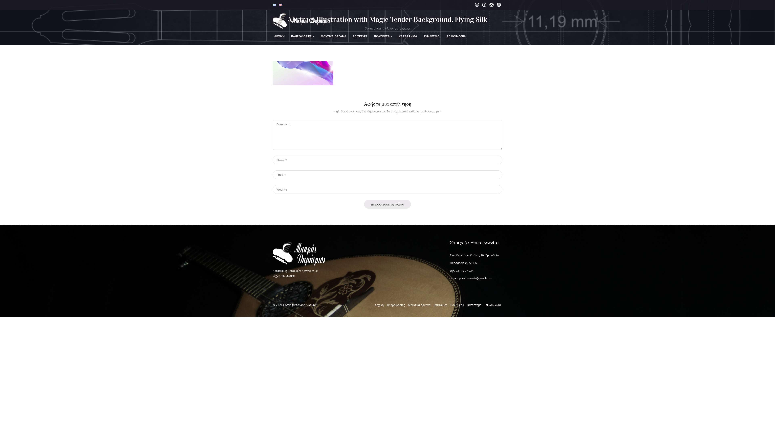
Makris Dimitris (307, 305)
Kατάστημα (408, 36)
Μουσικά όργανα (419, 305)
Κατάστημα (474, 305)
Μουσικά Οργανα (333, 36)
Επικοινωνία (493, 305)
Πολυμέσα (382, 36)
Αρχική (279, 36)
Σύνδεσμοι (432, 36)
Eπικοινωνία (456, 36)
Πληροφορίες (301, 36)
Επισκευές (440, 305)
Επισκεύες (360, 36)
